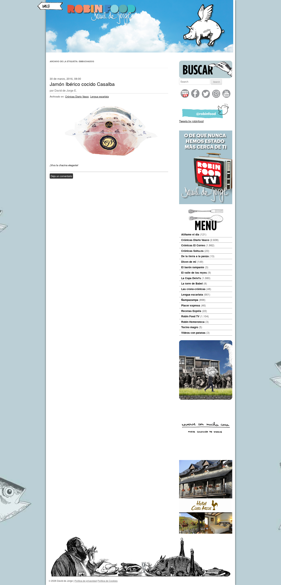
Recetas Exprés (191, 311)
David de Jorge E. (65, 90)
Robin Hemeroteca (193, 322)
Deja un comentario (61, 176)
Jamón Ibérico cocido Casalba (82, 83)
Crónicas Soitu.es (192, 251)
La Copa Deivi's (191, 278)
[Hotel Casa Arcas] (205, 532)
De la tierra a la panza (195, 256)
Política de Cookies (107, 580)
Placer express (190, 305)
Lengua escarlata (99, 96)
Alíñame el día (190, 234)
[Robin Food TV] (205, 203)
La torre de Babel (192, 283)
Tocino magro (189, 327)
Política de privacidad (86, 580)
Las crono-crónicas (193, 289)
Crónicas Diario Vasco (77, 96)
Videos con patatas (193, 332)
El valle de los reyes (194, 272)
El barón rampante (192, 267)
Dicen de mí (188, 261)
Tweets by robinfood (191, 121)
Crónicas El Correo (193, 245)
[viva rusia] (205, 398)
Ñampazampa (189, 300)
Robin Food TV (190, 316)
